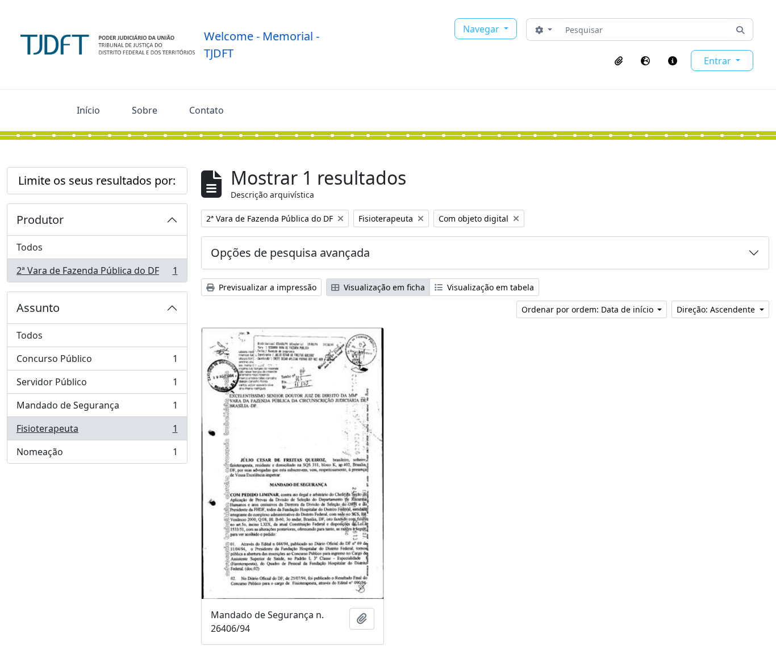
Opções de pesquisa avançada (290, 252)
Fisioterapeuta (97, 431)
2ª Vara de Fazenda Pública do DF (97, 273)
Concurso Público (97, 361)
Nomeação (97, 454)
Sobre (144, 110)
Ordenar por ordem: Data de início (588, 309)
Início (88, 110)
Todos (29, 247)
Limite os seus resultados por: (97, 180)
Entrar (718, 61)
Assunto (38, 307)
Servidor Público (97, 385)
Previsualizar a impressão (266, 287)
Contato (206, 110)
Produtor (40, 219)
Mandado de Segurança (97, 408)
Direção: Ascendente (717, 309)
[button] (619, 61)
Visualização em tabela (489, 287)
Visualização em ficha (383, 287)
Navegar (482, 29)
